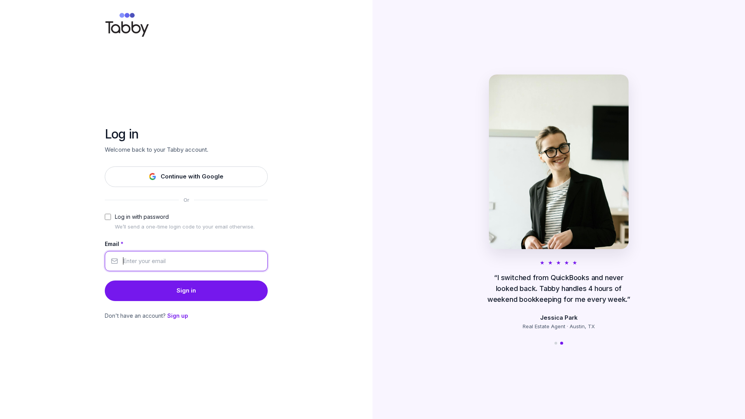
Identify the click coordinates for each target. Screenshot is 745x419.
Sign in (186, 290)
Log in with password (142, 216)
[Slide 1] (555, 343)
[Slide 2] (561, 343)
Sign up (177, 315)
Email (114, 244)
